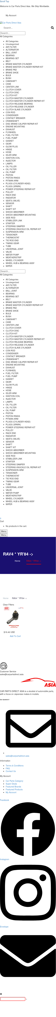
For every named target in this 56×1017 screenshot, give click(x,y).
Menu (3, 531)
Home (5, 598)
